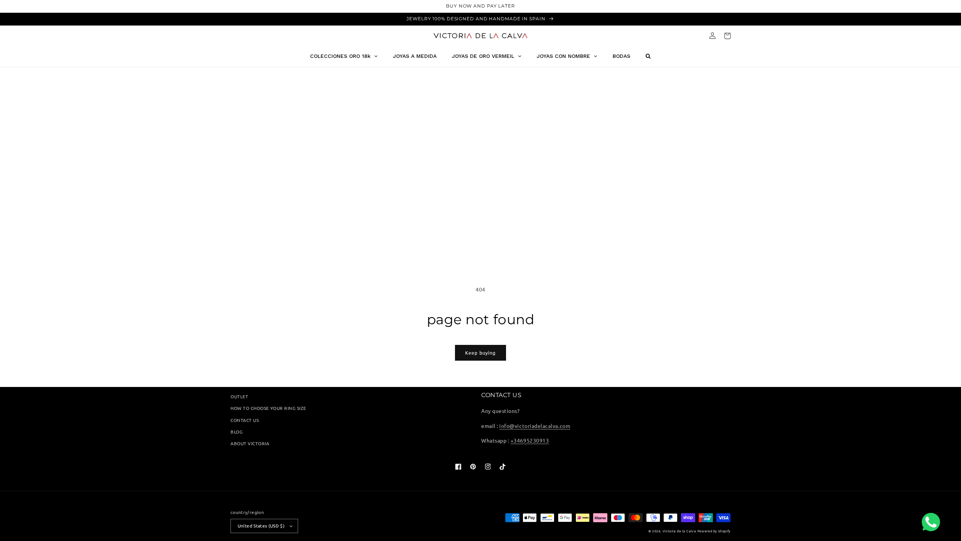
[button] (727, 36)
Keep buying (480, 352)
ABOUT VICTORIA (249, 443)
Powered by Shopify (714, 530)
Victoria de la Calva (679, 530)
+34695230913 (530, 440)
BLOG (236, 432)
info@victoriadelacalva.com (534, 425)
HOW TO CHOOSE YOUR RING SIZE (268, 408)
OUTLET (239, 396)
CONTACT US (244, 420)
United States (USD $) (261, 526)
